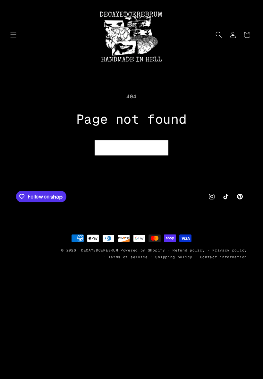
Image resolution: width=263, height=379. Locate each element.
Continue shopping (131, 148)
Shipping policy (173, 257)
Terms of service (128, 257)
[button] (13, 35)
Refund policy (189, 250)
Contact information (223, 257)
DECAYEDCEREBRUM (99, 250)
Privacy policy (229, 250)
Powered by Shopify (143, 250)
